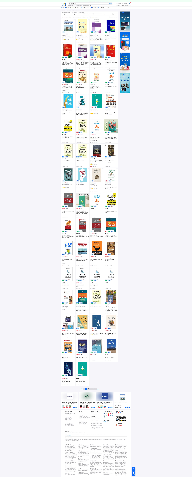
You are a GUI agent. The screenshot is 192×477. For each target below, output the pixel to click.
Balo (91, 445)
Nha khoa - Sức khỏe (108, 465)
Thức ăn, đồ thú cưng (70, 458)
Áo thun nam (79, 451)
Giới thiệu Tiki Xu (81, 421)
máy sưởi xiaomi (122, 472)
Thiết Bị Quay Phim (120, 465)
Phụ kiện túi (86, 470)
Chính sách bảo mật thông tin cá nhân (84, 417)
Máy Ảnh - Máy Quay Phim (120, 460)
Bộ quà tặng (94, 473)
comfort (122, 439)
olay (117, 439)
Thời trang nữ (80, 444)
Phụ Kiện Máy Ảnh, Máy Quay (119, 461)
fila (75, 440)
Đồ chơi (74, 445)
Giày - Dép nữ (80, 458)
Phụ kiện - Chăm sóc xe (106, 469)
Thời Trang (110, 445)
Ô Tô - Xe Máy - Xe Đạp (107, 468)
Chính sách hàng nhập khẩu (69, 423)
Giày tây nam (84, 464)
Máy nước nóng (121, 448)
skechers (94, 439)
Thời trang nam (80, 450)
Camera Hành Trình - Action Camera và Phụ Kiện (120, 463)
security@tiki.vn (72, 425)
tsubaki (78, 440)
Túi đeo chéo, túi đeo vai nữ (82, 469)
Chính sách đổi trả (67, 420)
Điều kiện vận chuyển (82, 424)
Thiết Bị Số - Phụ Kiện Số (107, 454)
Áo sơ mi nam (83, 452)
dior (68, 439)
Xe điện (111, 469)
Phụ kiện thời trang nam (95, 450)
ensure (83, 439)
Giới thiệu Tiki (81, 412)
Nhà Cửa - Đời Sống (93, 460)
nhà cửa (84, 5)
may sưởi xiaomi (120, 471)
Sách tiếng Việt (105, 473)
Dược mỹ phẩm (73, 471)
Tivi (117, 448)
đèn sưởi (119, 469)
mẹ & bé (77, 5)
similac (120, 439)
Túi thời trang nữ (80, 468)
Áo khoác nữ (84, 446)
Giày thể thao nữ (122, 457)
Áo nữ (78, 445)
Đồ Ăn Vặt (93, 471)
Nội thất (94, 463)
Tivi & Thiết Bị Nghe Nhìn (108, 452)
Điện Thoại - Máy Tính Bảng (70, 460)
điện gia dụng (70, 5)
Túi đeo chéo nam (82, 473)
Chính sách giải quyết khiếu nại (83, 418)
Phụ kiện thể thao (121, 453)
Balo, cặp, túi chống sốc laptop (96, 446)
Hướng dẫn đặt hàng (68, 417)
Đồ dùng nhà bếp (67, 474)
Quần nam (83, 451)
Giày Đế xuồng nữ (83, 461)
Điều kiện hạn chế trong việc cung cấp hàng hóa (96, 419)
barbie (78, 439)
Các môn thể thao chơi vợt (121, 456)
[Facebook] (116, 413)
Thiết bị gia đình (72, 474)
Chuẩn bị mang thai (69, 450)
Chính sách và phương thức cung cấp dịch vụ (96, 424)
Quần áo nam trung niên (82, 455)
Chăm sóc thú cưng (93, 469)
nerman (107, 439)
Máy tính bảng (69, 463)
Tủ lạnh (118, 446)
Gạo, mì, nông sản (69, 455)
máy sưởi (116, 469)
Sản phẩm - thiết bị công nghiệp (108, 451)
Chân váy (83, 447)
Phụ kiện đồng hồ (94, 453)
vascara (66, 439)
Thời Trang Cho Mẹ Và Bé (68, 445)
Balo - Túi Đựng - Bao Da (120, 464)
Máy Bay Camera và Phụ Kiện (120, 466)
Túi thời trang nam (81, 472)
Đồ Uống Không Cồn (95, 472)
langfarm (69, 440)
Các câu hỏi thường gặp (68, 414)
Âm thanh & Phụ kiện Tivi (118, 445)
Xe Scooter (110, 470)
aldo (97, 439)
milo (92, 439)
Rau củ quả (68, 454)
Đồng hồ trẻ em (99, 453)
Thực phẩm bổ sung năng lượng (121, 458)
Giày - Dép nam (80, 463)
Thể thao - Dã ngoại (107, 447)
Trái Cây (66, 453)
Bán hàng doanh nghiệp (82, 423)
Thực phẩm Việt (72, 454)
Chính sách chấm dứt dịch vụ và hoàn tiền (96, 426)
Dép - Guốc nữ (84, 459)
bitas (125, 439)
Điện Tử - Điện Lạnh (118, 444)
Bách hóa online (107, 449)
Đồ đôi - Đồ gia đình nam (84, 454)
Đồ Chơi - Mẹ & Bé (68, 444)
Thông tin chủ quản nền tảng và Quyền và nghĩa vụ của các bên (97, 428)
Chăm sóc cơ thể (69, 467)
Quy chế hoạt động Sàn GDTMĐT (96, 412)
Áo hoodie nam (81, 453)
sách (87, 5)
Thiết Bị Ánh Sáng (121, 462)
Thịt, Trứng (69, 453)
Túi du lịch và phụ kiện (95, 445)
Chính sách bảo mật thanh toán (83, 416)
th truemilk (75, 439)
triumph (99, 439)
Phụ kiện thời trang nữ (93, 449)
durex (85, 439)
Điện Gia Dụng (67, 473)
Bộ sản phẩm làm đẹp (70, 471)
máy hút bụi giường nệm (120, 473)
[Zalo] (120, 413)
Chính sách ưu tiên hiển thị (95, 422)
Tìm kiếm (110, 3)
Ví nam (79, 473)
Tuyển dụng (81, 415)
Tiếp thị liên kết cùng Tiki (83, 422)
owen (80, 439)
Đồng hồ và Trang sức (94, 451)
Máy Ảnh (123, 466)
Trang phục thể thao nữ (118, 451)
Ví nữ (87, 469)
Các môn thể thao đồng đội (121, 455)
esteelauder (71, 439)
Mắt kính (98, 449)
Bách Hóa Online (93, 468)
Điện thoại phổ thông (70, 462)
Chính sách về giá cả (94, 417)
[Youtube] (118, 413)
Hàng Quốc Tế (105, 444)
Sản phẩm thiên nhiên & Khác (70, 469)
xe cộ (74, 5)
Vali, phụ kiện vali (99, 446)
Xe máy (105, 470)
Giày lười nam (79, 464)
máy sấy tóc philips (121, 470)
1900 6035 (69, 435)
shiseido (66, 440)
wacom (110, 439)
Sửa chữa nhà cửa (94, 462)
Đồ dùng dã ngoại (121, 452)
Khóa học (110, 463)
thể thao (89, 5)
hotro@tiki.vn (72, 424)
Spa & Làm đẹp (109, 464)
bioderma (87, 439)
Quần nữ (83, 445)
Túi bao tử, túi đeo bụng (85, 474)
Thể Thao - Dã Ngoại (119, 450)
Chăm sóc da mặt (67, 466)
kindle (105, 439)
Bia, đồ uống (68, 456)
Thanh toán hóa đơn (106, 463)
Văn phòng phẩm (110, 473)
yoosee (115, 439)
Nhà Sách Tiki (105, 472)
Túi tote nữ (82, 470)
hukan (72, 440)
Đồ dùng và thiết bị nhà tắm (96, 464)
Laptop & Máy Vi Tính (109, 450)
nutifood (102, 439)
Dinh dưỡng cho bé (69, 448)
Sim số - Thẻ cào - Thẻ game (110, 466)
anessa (112, 439)
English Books (108, 474)
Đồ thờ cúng (93, 465)
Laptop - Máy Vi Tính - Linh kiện (96, 455)
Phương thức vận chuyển (68, 418)
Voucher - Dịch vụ (106, 462)
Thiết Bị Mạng (95, 458)
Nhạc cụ (97, 465)
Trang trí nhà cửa (92, 461)
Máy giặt (118, 447)
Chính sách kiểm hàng (68, 419)
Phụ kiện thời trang (93, 448)
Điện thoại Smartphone (68, 461)
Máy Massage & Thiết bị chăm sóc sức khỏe (70, 468)
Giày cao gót (79, 459)
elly (90, 439)
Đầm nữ (81, 445)
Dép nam (82, 465)
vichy (74, 440)
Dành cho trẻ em (69, 457)
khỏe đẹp (80, 5)
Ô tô (107, 470)
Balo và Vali (92, 444)
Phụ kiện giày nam (82, 466)
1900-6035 (69, 412)
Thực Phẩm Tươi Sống (69, 452)
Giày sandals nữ (82, 460)
